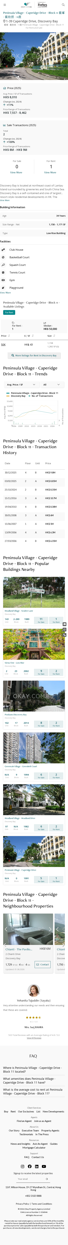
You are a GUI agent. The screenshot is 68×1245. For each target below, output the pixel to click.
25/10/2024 (10, 489)
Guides (54, 1143)
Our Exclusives (26, 1111)
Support (34, 1153)
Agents (34, 1117)
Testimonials (26, 1134)
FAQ (26, 1156)
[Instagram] (22, 1166)
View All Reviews (34, 1038)
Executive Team (30, 1130)
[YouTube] (44, 1166)
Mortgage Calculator (34, 1147)
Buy (6, 1111)
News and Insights (20, 1143)
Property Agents (50, 1130)
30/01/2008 (10, 515)
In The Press (42, 1134)
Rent (13, 1111)
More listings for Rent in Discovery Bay (35, 355)
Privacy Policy (22, 1204)
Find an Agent (24, 1120)
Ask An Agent (40, 1143)
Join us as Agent (42, 1120)
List (38, 1111)
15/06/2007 (10, 524)
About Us (34, 1127)
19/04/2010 (10, 506)
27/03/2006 (10, 541)
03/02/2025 (10, 481)
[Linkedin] (36, 1166)
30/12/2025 (10, 472)
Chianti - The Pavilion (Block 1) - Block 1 (19, 949)
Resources (34, 1140)
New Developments (53, 1111)
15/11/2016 (10, 498)
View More (16, 172)
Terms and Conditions (41, 1204)
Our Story (14, 1130)
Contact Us (38, 1156)
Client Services (34, 1108)
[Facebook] (29, 1166)
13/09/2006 (10, 532)
